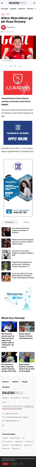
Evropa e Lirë (29, 441)
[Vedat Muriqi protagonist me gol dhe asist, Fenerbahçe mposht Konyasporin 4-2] (6, 265)
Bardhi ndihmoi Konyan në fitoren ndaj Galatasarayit (26, 336)
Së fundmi (4, 8)
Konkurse (5, 381)
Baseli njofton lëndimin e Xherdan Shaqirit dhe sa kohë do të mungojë (26, 367)
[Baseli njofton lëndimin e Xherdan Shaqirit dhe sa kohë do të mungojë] (27, 357)
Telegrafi (5, 438)
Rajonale (13, 8)
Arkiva (4, 402)
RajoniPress (11, 27)
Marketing (25, 398)
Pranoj (5, 464)
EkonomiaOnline (16, 445)
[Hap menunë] (2, 3)
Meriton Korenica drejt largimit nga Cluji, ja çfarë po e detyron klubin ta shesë (23, 241)
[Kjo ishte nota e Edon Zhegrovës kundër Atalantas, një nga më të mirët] (9, 357)
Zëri (23, 438)
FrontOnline (16, 448)
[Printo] (19, 66)
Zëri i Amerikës (7, 441)
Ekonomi (30, 8)
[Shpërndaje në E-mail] (15, 66)
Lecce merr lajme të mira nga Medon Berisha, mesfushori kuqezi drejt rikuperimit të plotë (23, 275)
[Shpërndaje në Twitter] (6, 66)
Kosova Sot (27, 445)
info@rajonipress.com (12, 420)
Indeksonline (18, 441)
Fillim (3, 14)
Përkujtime (6, 387)
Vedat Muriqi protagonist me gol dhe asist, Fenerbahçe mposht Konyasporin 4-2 (22, 264)
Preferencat (14, 464)
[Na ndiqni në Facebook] (3, 425)
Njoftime (15, 381)
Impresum (5, 398)
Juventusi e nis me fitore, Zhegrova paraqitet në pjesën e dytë (23, 253)
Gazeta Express (15, 438)
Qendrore (22, 8)
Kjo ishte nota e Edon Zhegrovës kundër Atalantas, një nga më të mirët (8, 367)
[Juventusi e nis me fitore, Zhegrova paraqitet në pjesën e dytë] (6, 254)
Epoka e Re (6, 448)
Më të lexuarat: (10, 222)
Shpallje (24, 381)
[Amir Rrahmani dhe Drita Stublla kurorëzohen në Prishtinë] (6, 232)
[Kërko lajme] (34, 3)
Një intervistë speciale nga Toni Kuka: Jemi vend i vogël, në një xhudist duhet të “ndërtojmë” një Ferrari (7, 340)
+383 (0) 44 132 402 (12, 413)
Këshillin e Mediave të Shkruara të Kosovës (17, 407)
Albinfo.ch (5, 445)
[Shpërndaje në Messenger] (10, 66)
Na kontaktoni (15, 398)
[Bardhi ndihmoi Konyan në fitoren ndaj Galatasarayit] (27, 326)
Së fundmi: (26, 222)
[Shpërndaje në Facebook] (2, 66)
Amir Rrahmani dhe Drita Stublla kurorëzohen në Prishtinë (20, 230)
